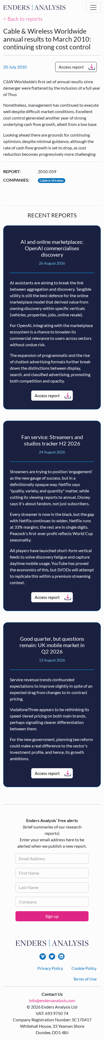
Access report (71, 66)
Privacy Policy (50, 968)
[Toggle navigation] (93, 7)
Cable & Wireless (51, 180)
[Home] (34, 7)
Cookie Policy (84, 968)
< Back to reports (23, 18)
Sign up (52, 916)
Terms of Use (85, 978)
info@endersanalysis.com (52, 1000)
